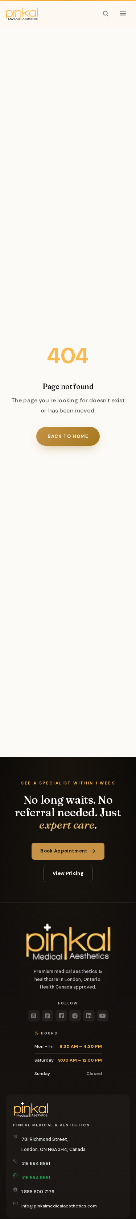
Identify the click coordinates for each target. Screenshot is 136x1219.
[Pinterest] (34, 1015)
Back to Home (68, 436)
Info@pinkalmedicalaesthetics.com (59, 1206)
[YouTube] (102, 1015)
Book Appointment (63, 851)
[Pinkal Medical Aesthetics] (22, 13)
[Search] (105, 13)
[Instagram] (75, 1015)
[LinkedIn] (89, 1015)
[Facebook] (61, 1015)
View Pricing (68, 873)
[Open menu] (123, 13)
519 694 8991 (35, 1164)
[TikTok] (47, 1015)
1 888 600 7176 (37, 1192)
